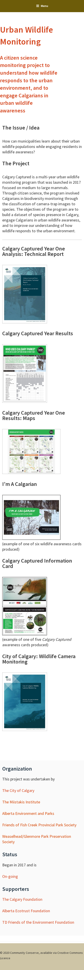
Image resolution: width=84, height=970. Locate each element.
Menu (44, 6)
